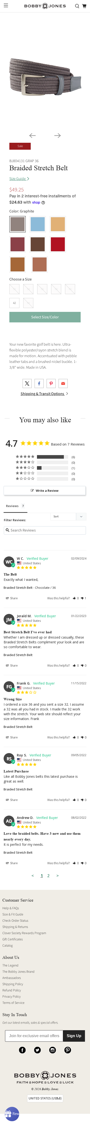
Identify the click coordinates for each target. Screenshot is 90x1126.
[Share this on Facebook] (39, 383)
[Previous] (32, 135)
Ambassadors (11, 978)
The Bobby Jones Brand (18, 971)
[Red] (58, 244)
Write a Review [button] (47, 490)
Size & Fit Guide (12, 914)
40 (70, 289)
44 (28, 303)
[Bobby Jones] (45, 6)
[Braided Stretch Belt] (45, 75)
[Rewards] (12, 1114)
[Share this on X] (27, 383)
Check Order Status (15, 920)
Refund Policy (11, 990)
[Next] (57, 135)
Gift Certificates (12, 939)
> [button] (57, 875)
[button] (75, 598)
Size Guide (17, 178)
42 (14, 303)
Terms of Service (13, 1002)
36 (42, 289)
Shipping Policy (12, 984)
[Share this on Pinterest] (51, 383)
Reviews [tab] (12, 506)
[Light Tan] (58, 224)
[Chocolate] (38, 244)
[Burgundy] (17, 244)
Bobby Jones (50, 1089)
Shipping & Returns (15, 927)
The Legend (10, 965)
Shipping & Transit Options (43, 393)
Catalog (7, 945)
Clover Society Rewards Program (24, 933)
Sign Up (74, 1036)
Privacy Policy (11, 996)
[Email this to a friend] (63, 383)
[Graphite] (17, 224)
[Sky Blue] (38, 224)
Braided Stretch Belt (18, 587)
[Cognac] (39, 264)
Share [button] (13, 598)
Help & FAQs (10, 908)
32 (14, 289)
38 (56, 289)
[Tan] (17, 264)
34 (28, 289)
